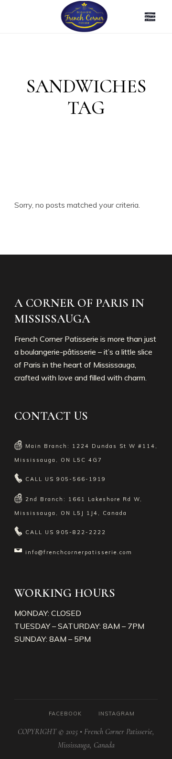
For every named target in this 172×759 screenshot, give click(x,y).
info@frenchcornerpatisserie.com (78, 552)
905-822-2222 (81, 532)
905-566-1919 (81, 479)
